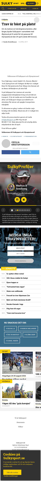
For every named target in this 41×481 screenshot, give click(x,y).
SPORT (16, 3)
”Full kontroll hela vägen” (25, 13)
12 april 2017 (23, 42)
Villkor (20, 427)
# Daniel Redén (12, 341)
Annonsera (20, 422)
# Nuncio (5, 136)
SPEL (23, 3)
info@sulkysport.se (8, 120)
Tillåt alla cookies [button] (12, 472)
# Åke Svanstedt (12, 334)
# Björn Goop (30, 334)
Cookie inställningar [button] (11, 476)
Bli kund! (31, 3)
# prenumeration (30, 136)
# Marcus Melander (28, 328)
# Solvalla (10, 328)
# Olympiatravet (16, 136)
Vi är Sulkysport (20, 418)
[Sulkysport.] (5, 3)
